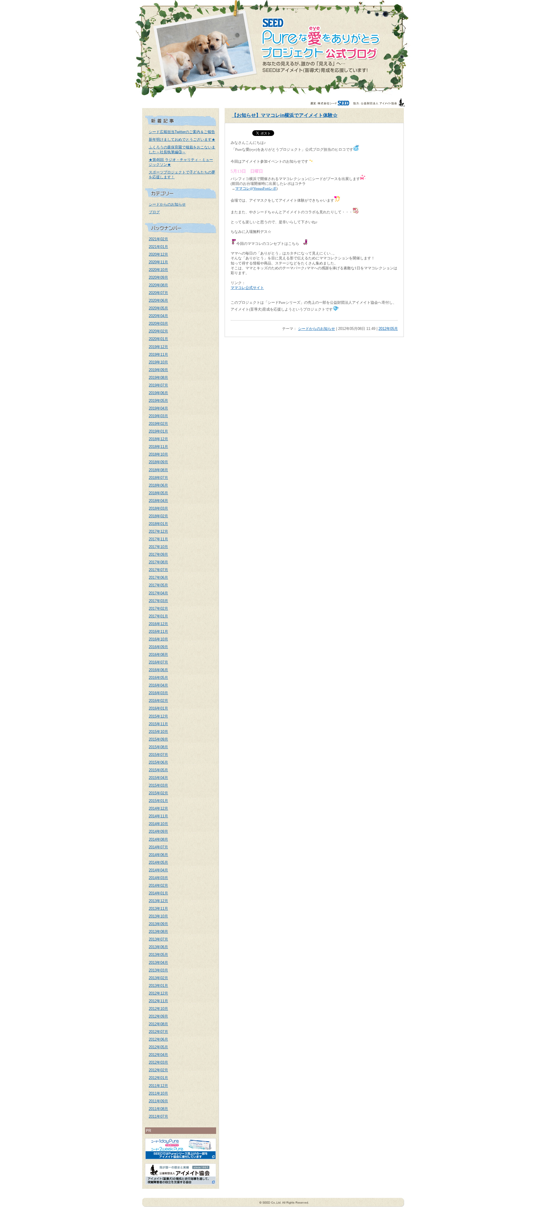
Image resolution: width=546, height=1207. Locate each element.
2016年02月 (158, 700)
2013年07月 (158, 939)
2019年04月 (158, 408)
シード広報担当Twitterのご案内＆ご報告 (182, 132)
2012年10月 (158, 1008)
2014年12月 (158, 808)
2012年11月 (158, 1001)
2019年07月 (158, 385)
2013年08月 (158, 931)
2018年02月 (158, 516)
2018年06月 (158, 485)
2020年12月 (158, 254)
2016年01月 (158, 708)
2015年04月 (158, 778)
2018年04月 (158, 501)
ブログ (154, 212)
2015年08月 (158, 747)
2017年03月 (158, 601)
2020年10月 (158, 270)
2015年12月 (158, 716)
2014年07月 (158, 847)
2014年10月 (158, 824)
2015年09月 (158, 739)
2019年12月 (158, 347)
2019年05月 (158, 400)
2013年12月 (158, 901)
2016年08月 (158, 654)
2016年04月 (158, 685)
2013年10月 (158, 916)
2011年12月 (158, 1086)
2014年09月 (158, 831)
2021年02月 (158, 239)
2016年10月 (158, 639)
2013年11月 (158, 908)
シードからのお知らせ (167, 204)
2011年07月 (158, 1116)
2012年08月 (158, 1024)
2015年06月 (158, 762)
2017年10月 (158, 547)
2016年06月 (158, 670)
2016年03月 (158, 693)
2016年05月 (158, 677)
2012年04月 (158, 1055)
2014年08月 (158, 839)
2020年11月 (158, 262)
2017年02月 (158, 608)
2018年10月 (158, 454)
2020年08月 (158, 285)
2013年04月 (158, 962)
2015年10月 (158, 731)
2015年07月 (158, 755)
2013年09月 (158, 924)
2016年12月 (158, 624)
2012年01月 (158, 1078)
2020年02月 (158, 331)
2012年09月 (158, 1016)
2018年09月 (158, 462)
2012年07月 (158, 1032)
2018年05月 (158, 493)
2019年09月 (158, 370)
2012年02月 (158, 1070)
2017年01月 (158, 616)
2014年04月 (158, 870)
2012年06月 (158, 1039)
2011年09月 (158, 1101)
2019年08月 (158, 377)
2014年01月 (158, 893)
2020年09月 (158, 277)
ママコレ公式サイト (247, 288)
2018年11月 (158, 447)
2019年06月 (158, 393)
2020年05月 (158, 308)
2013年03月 (158, 970)
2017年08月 (158, 562)
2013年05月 (158, 954)
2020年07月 (158, 293)
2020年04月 (158, 316)
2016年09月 (158, 647)
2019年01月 (158, 431)
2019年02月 (158, 423)
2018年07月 (158, 478)
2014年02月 (158, 885)
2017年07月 (158, 570)
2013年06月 (158, 947)
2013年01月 (158, 985)
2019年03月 (158, 416)
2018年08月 (158, 470)
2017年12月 (158, 531)
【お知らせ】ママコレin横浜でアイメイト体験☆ (285, 115)
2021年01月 (158, 247)
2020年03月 (158, 323)
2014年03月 (158, 878)
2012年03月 (158, 1062)
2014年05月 (158, 862)
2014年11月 (158, 816)
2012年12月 (158, 993)
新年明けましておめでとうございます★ (182, 139)
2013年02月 (158, 978)
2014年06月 (158, 855)
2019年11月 (158, 354)
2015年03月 (158, 785)
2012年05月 (158, 1047)
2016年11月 (158, 631)
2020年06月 (158, 300)
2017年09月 (158, 554)
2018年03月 (158, 508)
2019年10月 (158, 362)
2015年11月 (158, 724)
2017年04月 (158, 593)
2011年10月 (158, 1093)
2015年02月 (158, 793)
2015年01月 (158, 801)
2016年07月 (158, 662)
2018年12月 (158, 439)
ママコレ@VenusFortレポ (255, 188)
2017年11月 (158, 539)
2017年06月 (158, 577)
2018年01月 (158, 524)
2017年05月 (158, 585)
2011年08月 (158, 1109)
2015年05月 (158, 770)
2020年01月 (158, 339)
